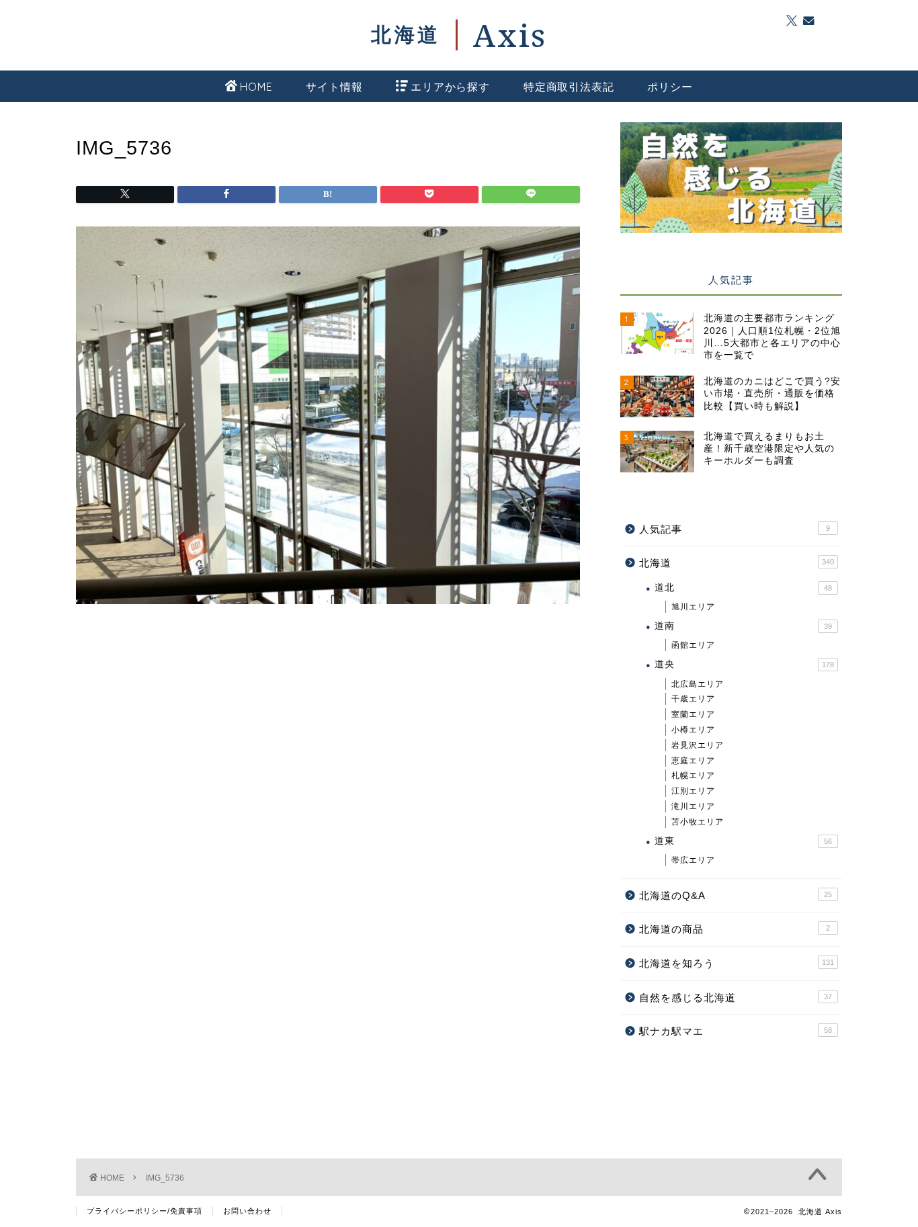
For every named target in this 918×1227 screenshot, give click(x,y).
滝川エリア (693, 806)
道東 (743, 841)
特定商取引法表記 (569, 86)
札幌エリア (693, 775)
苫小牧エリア (697, 822)
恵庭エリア (693, 760)
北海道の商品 (734, 929)
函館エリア (693, 645)
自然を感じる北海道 (735, 997)
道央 (744, 664)
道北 (743, 588)
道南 (743, 626)
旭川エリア (693, 606)
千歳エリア (693, 699)
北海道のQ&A (735, 895)
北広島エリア (697, 684)
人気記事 (734, 529)
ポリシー (669, 86)
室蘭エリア (693, 714)
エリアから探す (450, 86)
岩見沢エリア (697, 745)
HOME (256, 86)
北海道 (736, 562)
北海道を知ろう (736, 963)
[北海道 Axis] (459, 35)
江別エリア (693, 791)
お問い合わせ (247, 1211)
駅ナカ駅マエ (735, 1031)
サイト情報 (334, 86)
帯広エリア (693, 860)
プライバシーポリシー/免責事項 (144, 1211)
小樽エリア (693, 729)
